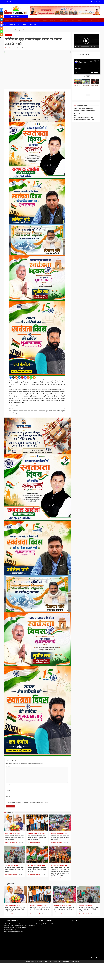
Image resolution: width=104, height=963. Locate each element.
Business (19, 20)
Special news (62, 20)
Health (44, 20)
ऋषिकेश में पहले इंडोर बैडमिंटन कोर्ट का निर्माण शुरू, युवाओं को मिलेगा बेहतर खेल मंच (60, 823)
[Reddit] (16, 377)
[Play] (75, 46)
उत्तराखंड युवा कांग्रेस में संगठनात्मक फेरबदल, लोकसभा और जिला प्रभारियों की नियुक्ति (37, 854)
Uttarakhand (12, 833)
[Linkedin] (19, 377)
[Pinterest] (22, 377)
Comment (9, 766)
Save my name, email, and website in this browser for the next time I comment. (29, 802)
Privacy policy (22, 24)
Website (8, 796)
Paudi (6, 833)
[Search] (98, 20)
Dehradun (30, 865)
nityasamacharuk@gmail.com (10, 47)
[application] (86, 41)
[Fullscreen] (97, 46)
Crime (26, 20)
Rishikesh (30, 833)
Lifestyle (52, 20)
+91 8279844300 (82, 115)
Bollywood (9, 20)
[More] (34, 377)
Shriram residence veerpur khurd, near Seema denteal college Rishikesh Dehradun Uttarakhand (84, 112)
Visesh (80, 20)
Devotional (35, 20)
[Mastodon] (25, 377)
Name (8, 784)
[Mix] (28, 377)
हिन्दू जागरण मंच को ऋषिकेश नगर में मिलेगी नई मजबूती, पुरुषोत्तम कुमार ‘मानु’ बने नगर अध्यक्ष (37, 823)
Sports (72, 20)
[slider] (85, 46)
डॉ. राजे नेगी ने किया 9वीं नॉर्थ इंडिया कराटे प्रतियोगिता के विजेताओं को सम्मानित (14, 854)
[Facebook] (10, 377)
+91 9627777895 (12, 929)
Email (8, 790)
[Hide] (0, 37)
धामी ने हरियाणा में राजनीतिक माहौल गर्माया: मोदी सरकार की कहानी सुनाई (23, 411)
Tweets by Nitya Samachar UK (44, 924)
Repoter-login (32, 24)
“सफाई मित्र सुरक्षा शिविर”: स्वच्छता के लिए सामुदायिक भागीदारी (52, 411)
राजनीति (18, 833)
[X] (13, 377)
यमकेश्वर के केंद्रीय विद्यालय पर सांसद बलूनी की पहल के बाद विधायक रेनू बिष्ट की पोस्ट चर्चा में (14, 823)
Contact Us (88, 20)
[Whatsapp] (31, 377)
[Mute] (94, 46)
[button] (86, 41)
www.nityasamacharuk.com (86, 119)
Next (88, 76)
